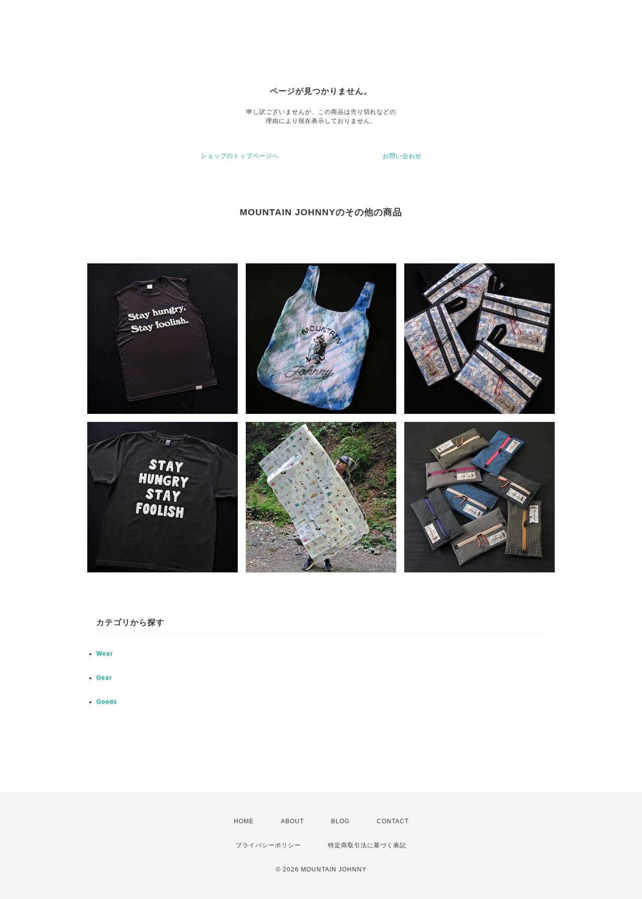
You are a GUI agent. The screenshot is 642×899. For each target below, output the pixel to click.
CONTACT (393, 821)
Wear (104, 653)
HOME (244, 821)
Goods (106, 701)
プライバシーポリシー (268, 845)
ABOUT (292, 821)
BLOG (340, 821)
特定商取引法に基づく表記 (367, 845)
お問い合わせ (402, 156)
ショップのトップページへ (240, 156)
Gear (104, 677)
